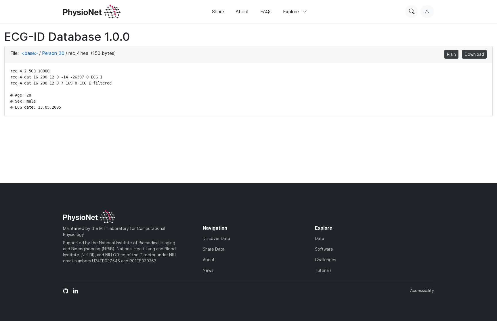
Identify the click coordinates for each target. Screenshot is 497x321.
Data (319, 238)
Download (474, 54)
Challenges (325, 259)
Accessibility (422, 290)
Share (218, 11)
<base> (29, 53)
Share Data (213, 249)
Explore (291, 11)
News (208, 270)
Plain (451, 54)
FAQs (266, 11)
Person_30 (53, 53)
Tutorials (323, 270)
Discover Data (216, 238)
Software (324, 249)
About (242, 11)
